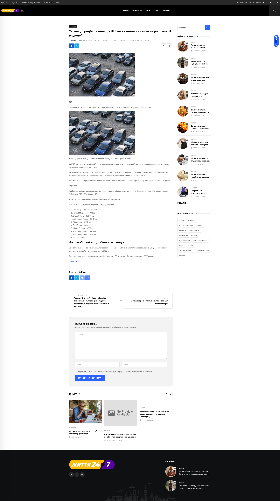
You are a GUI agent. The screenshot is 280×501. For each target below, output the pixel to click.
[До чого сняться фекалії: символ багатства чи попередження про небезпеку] (182, 46)
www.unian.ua (74, 261)
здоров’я (182, 230)
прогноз (182, 245)
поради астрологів (200, 240)
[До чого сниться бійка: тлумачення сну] (182, 78)
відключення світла (186, 225)
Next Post (162, 298)
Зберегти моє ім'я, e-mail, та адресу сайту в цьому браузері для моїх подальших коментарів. (115, 372)
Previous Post (82, 295)
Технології (166, 10)
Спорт (156, 10)
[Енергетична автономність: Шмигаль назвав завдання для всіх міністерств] (182, 192)
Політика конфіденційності (30, 3)
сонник (191, 245)
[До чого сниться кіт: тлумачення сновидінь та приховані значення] (182, 159)
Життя (147, 10)
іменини (182, 255)
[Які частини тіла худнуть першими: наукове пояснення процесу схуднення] (182, 62)
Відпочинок (137, 10)
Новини (126, 10)
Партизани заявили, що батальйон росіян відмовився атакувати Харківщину (155, 414)
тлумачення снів (203, 250)
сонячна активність (186, 250)
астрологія (192, 220)
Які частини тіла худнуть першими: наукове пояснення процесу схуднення (194, 488)
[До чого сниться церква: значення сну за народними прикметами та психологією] (182, 111)
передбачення (184, 240)
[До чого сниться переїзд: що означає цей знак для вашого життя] (182, 175)
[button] (166, 394)
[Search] (274, 10)
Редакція (14, 3)
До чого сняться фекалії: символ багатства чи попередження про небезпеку (193, 474)
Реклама (47, 3)
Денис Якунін (76, 40)
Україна (182, 220)
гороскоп (200, 225)
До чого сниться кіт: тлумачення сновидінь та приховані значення (201, 160)
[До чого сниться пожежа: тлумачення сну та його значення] (182, 127)
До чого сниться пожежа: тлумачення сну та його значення (200, 128)
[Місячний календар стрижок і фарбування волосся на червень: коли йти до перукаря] (182, 143)
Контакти (57, 3)
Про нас (4, 3)
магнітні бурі (183, 235)
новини (194, 235)
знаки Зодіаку (194, 230)
